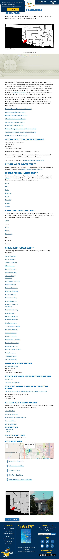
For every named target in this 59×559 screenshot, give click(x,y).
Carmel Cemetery (11, 272)
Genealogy (9, 429)
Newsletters (41, 1)
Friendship (8, 234)
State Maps (8, 531)
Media (8, 536)
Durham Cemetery (11, 288)
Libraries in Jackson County (14, 125)
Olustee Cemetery (11, 336)
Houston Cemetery (11, 316)
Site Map (26, 549)
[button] (53, 2)
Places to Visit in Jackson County (16, 135)
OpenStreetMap (46, 458)
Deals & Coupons (8, 528)
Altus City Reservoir (19, 92)
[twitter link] (47, 541)
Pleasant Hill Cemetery (12, 339)
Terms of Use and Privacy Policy (26, 547)
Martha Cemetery (11, 323)
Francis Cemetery (11, 298)
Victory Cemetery (11, 356)
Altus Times (9, 379)
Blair (6, 186)
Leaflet (37, 458)
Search (53, 1)
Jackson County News (12, 382)
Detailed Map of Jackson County (15, 112)
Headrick (8, 200)
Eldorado (8, 193)
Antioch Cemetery (11, 263)
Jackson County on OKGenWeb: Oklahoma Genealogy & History (26, 391)
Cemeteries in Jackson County (15, 122)
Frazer (7, 230)
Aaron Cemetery (10, 256)
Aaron (7, 221)
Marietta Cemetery (11, 320)
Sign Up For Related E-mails (15, 435)
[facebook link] (42, 541)
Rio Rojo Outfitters (11, 424)
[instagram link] (47, 546)
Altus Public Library (11, 366)
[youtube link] (42, 546)
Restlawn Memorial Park (13, 349)
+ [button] (7, 445)
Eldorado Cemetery (11, 291)
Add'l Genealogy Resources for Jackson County (20, 132)
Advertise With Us (8, 539)
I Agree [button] (13, 9)
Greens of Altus (10, 421)
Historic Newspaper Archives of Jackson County (20, 129)
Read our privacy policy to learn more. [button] (11, 6)
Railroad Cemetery (11, 346)
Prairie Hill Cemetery (12, 343)
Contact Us (8, 544)
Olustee (7, 206)
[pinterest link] (52, 541)
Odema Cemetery (11, 333)
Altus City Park (10, 411)
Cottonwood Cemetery (12, 281)
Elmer (7, 196)
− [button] (7, 447)
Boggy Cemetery (10, 269)
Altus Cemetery (10, 259)
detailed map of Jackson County (31, 169)
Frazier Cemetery (10, 301)
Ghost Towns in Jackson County (15, 119)
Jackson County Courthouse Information (18, 109)
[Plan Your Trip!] (5, 554)
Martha (7, 203)
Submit (53, 534)
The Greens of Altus (16, 466)
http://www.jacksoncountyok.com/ (33, 160)
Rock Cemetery (10, 353)
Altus (7, 178)
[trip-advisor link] (52, 546)
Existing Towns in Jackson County (16, 115)
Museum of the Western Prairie (15, 417)
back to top (12, 519)
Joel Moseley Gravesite (12, 326)
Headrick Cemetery (11, 310)
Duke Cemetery (10, 284)
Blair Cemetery (10, 266)
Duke (7, 190)
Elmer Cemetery (10, 294)
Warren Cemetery (11, 359)
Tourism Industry (8, 533)
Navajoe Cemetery (11, 329)
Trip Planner (8, 541)
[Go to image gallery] (29, 47)
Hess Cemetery (10, 313)
